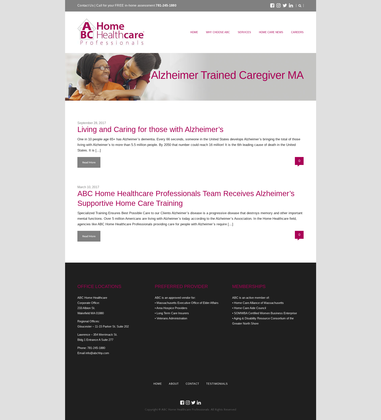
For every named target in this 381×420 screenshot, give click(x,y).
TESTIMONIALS (217, 383)
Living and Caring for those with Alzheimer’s (150, 129)
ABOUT (174, 383)
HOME (194, 32)
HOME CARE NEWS (271, 32)
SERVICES (244, 32)
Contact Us (85, 5)
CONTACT (192, 383)
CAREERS (297, 32)
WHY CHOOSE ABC (218, 32)
